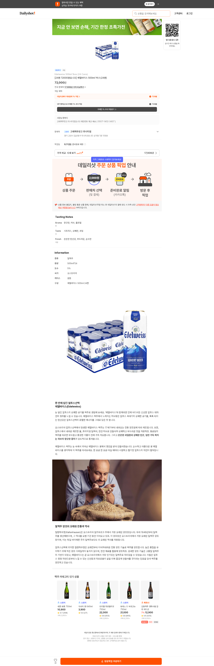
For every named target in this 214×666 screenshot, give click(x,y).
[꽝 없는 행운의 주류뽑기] (107, 27)
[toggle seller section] (157, 131)
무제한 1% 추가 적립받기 (106, 109)
